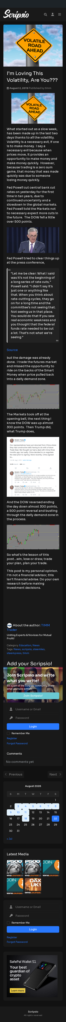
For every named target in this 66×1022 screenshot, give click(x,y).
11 (26, 812)
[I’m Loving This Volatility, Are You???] (33, 46)
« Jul (9, 838)
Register (12, 937)
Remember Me (21, 922)
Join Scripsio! (33, 695)
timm (48, 88)
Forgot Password (17, 942)
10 (18, 812)
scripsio (27, 649)
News (36, 645)
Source (12, 350)
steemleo (39, 649)
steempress (14, 653)
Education (25, 645)
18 (25, 818)
